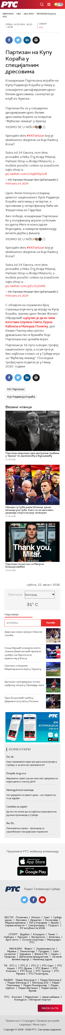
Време (55, 922)
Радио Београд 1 (26, 980)
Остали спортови (33, 939)
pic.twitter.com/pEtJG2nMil (25, 286)
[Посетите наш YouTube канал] (42, 899)
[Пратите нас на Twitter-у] (24, 899)
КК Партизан (15, 389)
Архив (32, 990)
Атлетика (54, 937)
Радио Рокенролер (35, 985)
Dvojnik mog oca (16, 773)
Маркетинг (31, 997)
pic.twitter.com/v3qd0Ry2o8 (26, 174)
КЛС (5, 16)
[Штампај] (36, 40)
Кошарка (38, 934)
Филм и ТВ (40, 954)
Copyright (28, 1020)
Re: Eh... (10, 823)
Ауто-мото (12, 939)
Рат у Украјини (38, 922)
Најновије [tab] (12, 614)
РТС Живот (42, 968)
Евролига (8, 14)
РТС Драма (25, 968)
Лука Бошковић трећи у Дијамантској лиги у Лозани (21, 699)
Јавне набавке (50, 997)
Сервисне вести (15, 925)
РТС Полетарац (38, 973)
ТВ (5, 965)
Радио (8, 980)
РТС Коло (26, 971)
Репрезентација (46, 14)
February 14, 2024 (16, 183)
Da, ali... (10, 756)
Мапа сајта (50, 1008)
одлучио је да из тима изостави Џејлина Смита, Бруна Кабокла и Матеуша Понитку (30, 322)
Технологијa (27, 951)
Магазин (15, 948)
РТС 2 (24, 965)
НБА (18, 14)
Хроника (21, 920)
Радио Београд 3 (18, 982)
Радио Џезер (49, 988)
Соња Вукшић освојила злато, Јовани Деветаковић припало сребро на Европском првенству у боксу (23, 653)
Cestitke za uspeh (16, 806)
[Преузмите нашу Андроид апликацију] (32, 871)
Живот (28, 948)
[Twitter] (18, 40)
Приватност (13, 1020)
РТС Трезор (43, 971)
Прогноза (15, 594)
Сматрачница (36, 925)
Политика (22, 917)
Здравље (25, 954)
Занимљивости (45, 948)
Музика (11, 951)
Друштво (36, 920)
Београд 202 (40, 982)
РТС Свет (48, 965)
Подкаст (53, 925)
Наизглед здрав (42, 959)
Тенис (51, 934)
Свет (47, 917)
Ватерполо (38, 937)
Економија (51, 920)
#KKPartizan (35, 136)
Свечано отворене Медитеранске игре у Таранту (23, 667)
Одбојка (9, 937)
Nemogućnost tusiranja (20, 790)
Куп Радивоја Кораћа (21, 397)
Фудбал (24, 934)
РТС (6, 997)
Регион (35, 917)
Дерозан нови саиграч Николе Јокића (23, 633)
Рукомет (23, 937)
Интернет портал (40, 999)
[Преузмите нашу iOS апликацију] (32, 861)
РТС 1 (13, 965)
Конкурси (20, 999)
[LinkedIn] (27, 40)
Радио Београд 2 (50, 980)
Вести (9, 917)
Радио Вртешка (28, 988)
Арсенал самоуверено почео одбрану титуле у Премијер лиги (24, 683)
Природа (10, 956)
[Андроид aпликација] (37, 727)
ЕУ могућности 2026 (32, 928)
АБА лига (29, 14)
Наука (54, 954)
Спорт (13, 934)
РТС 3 (34, 965)
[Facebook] (9, 40)
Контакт (17, 997)
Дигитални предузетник (33, 956)
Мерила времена (15, 922)
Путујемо (43, 951)
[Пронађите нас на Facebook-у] (33, 899)
